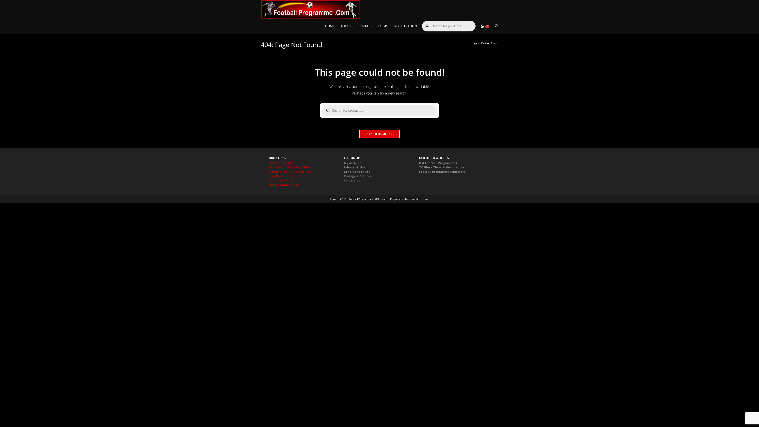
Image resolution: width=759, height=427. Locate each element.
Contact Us (352, 180)
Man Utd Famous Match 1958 (290, 172)
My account (352, 163)
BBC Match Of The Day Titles (289, 167)
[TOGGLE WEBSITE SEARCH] (496, 26)
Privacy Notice (354, 167)
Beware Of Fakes (281, 163)
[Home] (475, 43)
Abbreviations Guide (284, 185)
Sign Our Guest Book (284, 176)
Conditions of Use (357, 172)
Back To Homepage (379, 134)
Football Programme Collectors (442, 172)
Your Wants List (280, 180)
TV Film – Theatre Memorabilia (441, 167)
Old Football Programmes (438, 163)
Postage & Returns (357, 176)
